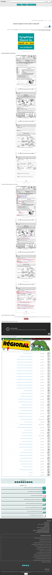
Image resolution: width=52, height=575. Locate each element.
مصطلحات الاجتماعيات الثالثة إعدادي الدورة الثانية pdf (43, 558)
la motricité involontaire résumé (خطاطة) (26, 410)
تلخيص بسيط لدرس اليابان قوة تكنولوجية (45, 539)
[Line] (23, 482)
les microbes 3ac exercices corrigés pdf (26, 393)
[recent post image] (44, 488)
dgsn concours (47, 525)
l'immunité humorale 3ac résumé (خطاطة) (26, 458)
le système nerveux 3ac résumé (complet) (26, 419)
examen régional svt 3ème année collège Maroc (42, 532)
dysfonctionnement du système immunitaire (26, 469)
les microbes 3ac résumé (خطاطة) (27, 432)
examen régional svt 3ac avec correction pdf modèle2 (24, 359)
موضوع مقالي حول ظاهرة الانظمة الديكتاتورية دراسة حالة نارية (42, 555)
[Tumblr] (21, 482)
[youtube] (22, 565)
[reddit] (26, 565)
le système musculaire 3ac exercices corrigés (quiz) (24, 427)
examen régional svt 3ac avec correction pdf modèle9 (24, 379)
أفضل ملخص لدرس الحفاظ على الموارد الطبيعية (44, 547)
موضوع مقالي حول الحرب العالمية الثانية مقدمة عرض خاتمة (35, 511)
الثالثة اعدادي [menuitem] (19, 4)
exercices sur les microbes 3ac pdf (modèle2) (25, 444)
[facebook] (28, 565)
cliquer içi (26, 318)
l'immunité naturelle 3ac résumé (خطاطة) (26, 452)
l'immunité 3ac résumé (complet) (27, 466)
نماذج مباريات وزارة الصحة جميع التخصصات (43, 529)
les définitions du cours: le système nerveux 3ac (25, 416)
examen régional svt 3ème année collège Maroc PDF (35, 491)
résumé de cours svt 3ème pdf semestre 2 (37, 495)
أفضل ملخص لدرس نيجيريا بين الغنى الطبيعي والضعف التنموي (42, 542)
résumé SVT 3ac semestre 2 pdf (27, 353)
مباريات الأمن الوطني (46, 526)
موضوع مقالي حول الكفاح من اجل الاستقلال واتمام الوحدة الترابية (34, 503)
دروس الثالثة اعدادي (46, 522)
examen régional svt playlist (28, 390)
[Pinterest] (17, 482)
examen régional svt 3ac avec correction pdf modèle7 (24, 373)
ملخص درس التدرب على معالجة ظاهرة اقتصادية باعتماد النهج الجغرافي (41, 544)
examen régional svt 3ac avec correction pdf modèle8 (24, 376)
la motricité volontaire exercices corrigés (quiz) (25, 407)
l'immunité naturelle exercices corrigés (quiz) (25, 455)
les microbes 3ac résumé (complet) (27, 435)
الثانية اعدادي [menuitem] (24, 4)
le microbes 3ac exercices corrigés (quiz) (26, 438)
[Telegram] (15, 482)
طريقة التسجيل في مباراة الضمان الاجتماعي (43, 524)
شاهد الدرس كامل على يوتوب (28, 449)
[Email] (25, 482)
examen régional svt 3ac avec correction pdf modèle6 (24, 370)
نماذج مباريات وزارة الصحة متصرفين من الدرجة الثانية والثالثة (41, 530)
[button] (31, 482)
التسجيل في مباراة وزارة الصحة (45, 528)
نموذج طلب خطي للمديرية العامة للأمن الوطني (43, 527)
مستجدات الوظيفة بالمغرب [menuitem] (32, 4)
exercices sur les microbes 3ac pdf (27, 441)
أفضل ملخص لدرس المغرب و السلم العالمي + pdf (44, 552)
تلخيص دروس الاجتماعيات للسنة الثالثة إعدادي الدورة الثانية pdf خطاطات (33, 499)
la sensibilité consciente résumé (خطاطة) (26, 396)
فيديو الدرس (30, 472)
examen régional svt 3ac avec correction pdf (26, 356)
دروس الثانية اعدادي (46, 523)
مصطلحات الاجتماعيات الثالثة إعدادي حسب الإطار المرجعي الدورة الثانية (33, 487)
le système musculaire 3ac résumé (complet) (25, 424)
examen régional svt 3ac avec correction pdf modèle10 (24, 382)
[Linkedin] (19, 482)
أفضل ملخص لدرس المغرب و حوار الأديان (45, 550)
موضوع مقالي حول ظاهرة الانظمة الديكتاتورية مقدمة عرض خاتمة (34, 507)
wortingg (3, 1)
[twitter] (24, 565)
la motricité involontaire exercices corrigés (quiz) (25, 413)
